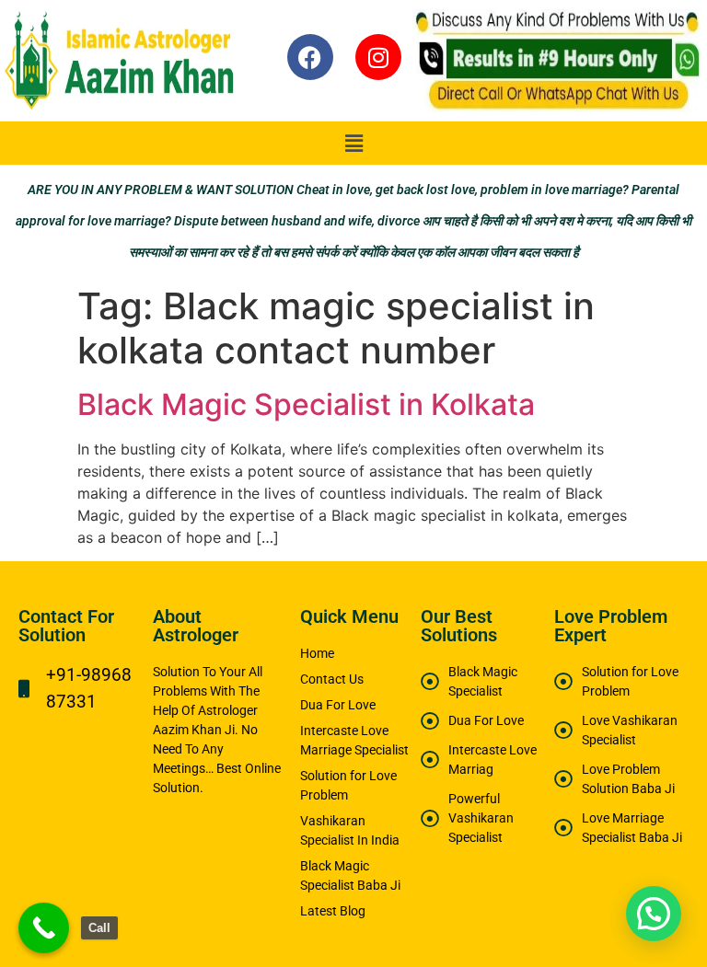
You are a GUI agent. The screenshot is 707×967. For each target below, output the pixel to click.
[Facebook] (310, 57)
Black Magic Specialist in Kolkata (306, 404)
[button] (353, 143)
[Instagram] (378, 57)
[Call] (43, 928)
